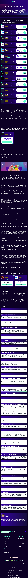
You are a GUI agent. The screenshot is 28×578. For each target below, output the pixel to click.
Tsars (5, 25)
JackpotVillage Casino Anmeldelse (7, 102)
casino (15, 153)
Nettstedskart (21, 544)
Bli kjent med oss (7, 548)
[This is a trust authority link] (16, 560)
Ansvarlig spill (21, 546)
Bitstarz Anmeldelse (7, 136)
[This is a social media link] (25, 531)
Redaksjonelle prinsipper (7, 552)
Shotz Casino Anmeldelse (7, 279)
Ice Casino (6, 31)
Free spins (7, 544)
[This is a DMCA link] (11, 560)
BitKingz (6, 83)
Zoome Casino (6, 60)
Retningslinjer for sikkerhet (21, 540)
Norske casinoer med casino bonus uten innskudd (10, 17)
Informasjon (20, 536)
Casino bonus (7, 543)
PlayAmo (6, 43)
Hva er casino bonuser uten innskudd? (22, 17)
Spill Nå (7, 142)
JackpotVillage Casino (7, 99)
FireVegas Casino (7, 71)
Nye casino (7, 540)
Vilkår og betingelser (21, 538)
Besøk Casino (25, 27)
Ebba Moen (6, 514)
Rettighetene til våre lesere (21, 541)
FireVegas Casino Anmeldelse (6, 74)
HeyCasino (6, 94)
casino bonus (9, 109)
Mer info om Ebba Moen (4, 525)
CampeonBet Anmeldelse (7, 91)
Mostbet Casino (7, 77)
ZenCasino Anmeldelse (7, 57)
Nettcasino (7, 538)
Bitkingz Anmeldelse (7, 85)
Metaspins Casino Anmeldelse (7, 68)
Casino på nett (7, 536)
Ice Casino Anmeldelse (7, 33)
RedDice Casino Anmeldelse (8, 39)
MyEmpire (6, 49)
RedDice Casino (7, 37)
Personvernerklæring (21, 543)
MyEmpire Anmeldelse (7, 51)
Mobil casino (7, 541)
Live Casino (7, 546)
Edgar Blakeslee (10, 134)
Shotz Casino (6, 276)
